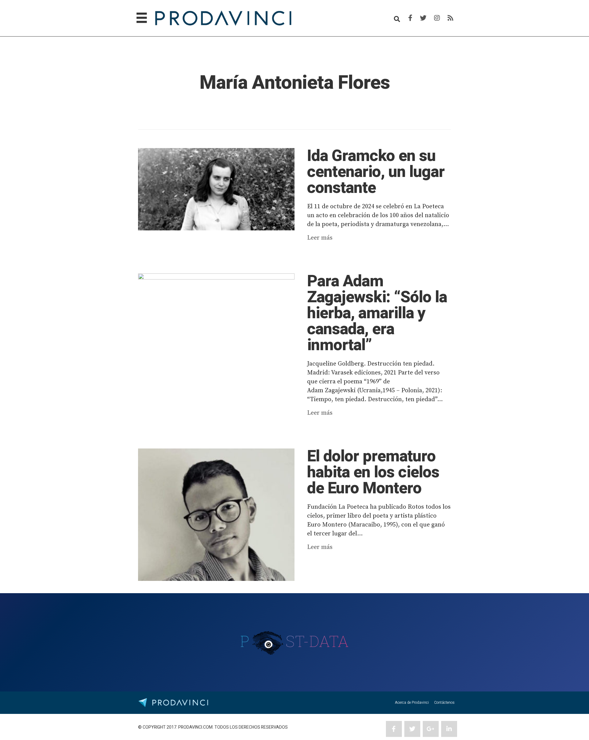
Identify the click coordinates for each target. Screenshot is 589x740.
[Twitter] (423, 18)
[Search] (397, 19)
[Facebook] (410, 18)
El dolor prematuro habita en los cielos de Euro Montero (373, 472)
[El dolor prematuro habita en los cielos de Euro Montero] (216, 514)
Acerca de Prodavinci (412, 702)
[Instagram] (437, 18)
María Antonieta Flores (294, 83)
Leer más (320, 238)
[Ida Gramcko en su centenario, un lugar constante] (216, 189)
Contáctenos (444, 702)
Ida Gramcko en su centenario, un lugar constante (376, 172)
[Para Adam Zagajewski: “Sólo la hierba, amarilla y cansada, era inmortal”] (216, 314)
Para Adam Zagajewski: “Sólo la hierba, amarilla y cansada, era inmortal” (377, 313)
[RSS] (450, 18)
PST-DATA (294, 641)
